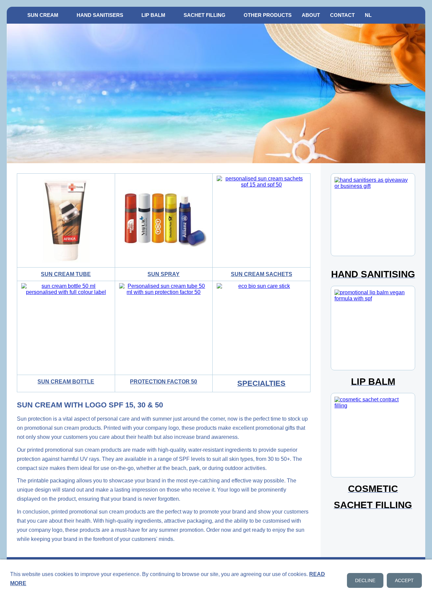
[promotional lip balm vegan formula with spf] (372, 328)
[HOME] (14, 15)
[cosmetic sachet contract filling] (372, 435)
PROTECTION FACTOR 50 (163, 381)
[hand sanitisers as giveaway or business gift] (372, 214)
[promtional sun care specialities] (261, 328)
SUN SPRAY (163, 274)
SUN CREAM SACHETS (261, 274)
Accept (404, 580)
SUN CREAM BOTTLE (65, 381)
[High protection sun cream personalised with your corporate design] (164, 328)
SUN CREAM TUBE (66, 274)
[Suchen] (417, 15)
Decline (365, 580)
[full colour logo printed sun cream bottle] (66, 328)
